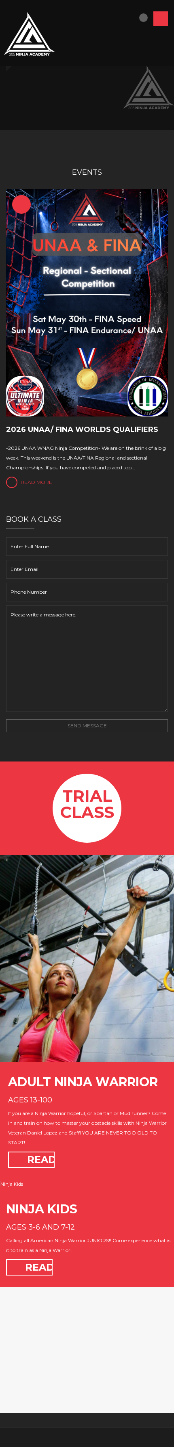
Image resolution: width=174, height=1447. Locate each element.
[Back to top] (87, 1437)
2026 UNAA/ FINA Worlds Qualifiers (82, 429)
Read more (35, 482)
